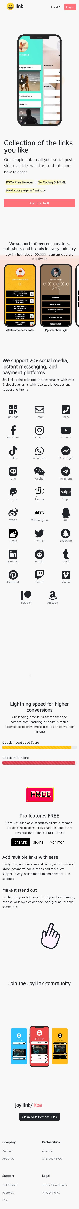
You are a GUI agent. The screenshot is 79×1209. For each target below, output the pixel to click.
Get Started (9, 1185)
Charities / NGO (52, 1158)
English (54, 7)
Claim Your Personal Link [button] (39, 1117)
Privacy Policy (51, 1192)
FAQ (4, 1200)
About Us (8, 1158)
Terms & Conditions (54, 1185)
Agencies (48, 1151)
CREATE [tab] (21, 842)
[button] (15, 7)
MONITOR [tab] (57, 842)
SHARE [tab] (38, 842)
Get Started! (39, 203)
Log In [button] (70, 7)
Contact (7, 1151)
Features (8, 1192)
